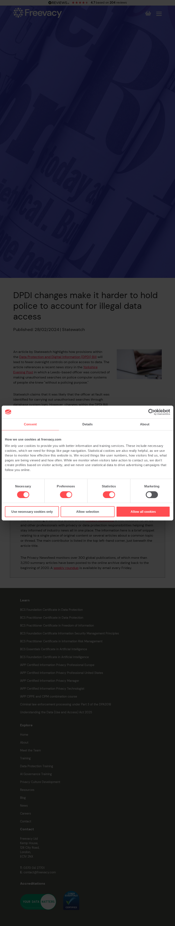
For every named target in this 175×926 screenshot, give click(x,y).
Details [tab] (87, 424)
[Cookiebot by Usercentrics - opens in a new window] (151, 412)
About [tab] (144, 424)
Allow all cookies (143, 511)
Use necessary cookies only (32, 511)
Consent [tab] (30, 424)
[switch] (66, 494)
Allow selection (87, 511)
